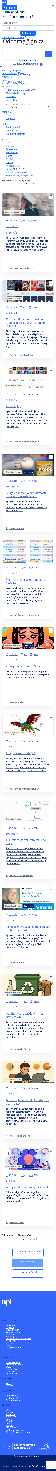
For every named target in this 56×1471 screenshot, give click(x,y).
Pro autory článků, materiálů (18, 1338)
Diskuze (10, 145)
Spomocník (11, 1371)
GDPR (8, 1345)
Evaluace (6, 123)
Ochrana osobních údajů (26, 1456)
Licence (9, 1343)
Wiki (8, 142)
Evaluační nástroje (15, 133)
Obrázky (10, 159)
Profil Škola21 (13, 127)
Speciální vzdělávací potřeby (21, 104)
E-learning (11, 149)
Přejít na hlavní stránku (29, 1251)
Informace (10, 1325)
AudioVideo (12, 152)
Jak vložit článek (28, 1272)
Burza (9, 155)
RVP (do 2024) (15, 82)
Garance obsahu (13, 1332)
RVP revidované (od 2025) (21, 90)
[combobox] (28, 106)
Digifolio (24, 83)
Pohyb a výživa (12, 1427)
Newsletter (11, 1340)
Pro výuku (7, 86)
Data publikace (16, 168)
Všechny (25, 74)
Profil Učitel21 (13, 130)
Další (4, 80)
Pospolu (9, 1425)
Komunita (7, 111)
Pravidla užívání (12, 1329)
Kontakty (10, 1336)
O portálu (10, 1327)
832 (35, 184)
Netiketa (10, 1334)
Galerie (9, 162)
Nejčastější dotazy (14, 1347)
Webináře (7, 76)
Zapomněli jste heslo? (13, 37)
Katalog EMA (12, 99)
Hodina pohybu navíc (16, 172)
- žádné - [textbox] (13, 107)
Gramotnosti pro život (16, 1373)
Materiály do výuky (11, 70)
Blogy (9, 115)
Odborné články (13, 1362)
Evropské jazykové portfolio (20, 175)
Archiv (5, 139)
